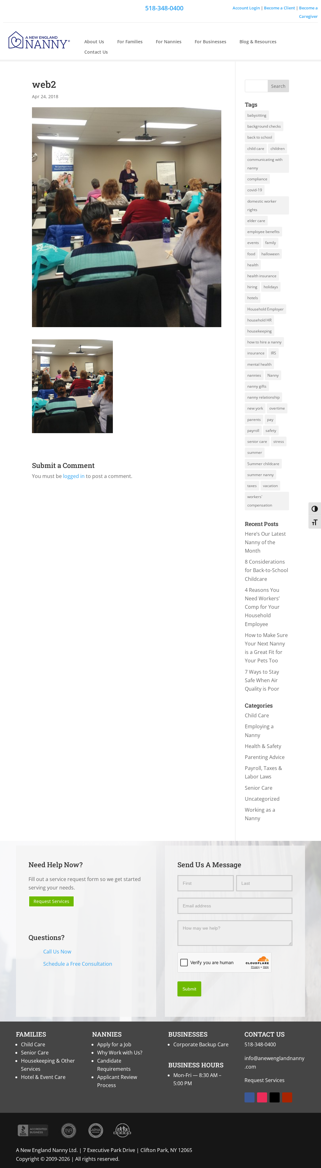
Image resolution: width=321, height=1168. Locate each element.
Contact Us (96, 52)
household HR (259, 320)
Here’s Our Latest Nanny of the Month (265, 542)
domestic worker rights (261, 205)
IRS (273, 353)
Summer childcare (263, 463)
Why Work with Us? (119, 1052)
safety (271, 430)
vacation (270, 485)
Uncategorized (262, 798)
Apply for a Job (114, 1044)
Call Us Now (57, 951)
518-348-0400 (260, 1044)
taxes (252, 485)
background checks (264, 126)
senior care (257, 441)
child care (255, 148)
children (278, 148)
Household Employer (265, 309)
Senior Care (258, 787)
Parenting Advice (265, 757)
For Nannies (169, 42)
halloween (270, 254)
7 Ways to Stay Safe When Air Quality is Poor (262, 680)
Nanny (273, 375)
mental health (259, 364)
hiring (252, 286)
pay (270, 419)
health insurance (261, 276)
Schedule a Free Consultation (77, 963)
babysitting (256, 115)
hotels (252, 297)
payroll (253, 430)
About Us (94, 42)
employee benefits (263, 231)
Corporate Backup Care (201, 1044)
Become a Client (279, 8)
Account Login (246, 8)
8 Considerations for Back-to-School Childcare (266, 570)
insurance (256, 353)
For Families (130, 42)
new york (255, 408)
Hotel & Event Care (43, 1077)
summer (254, 452)
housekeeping (259, 331)
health (252, 265)
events (253, 242)
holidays (271, 286)
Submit (189, 988)
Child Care (257, 715)
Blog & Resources (257, 42)
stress (278, 441)
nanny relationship (263, 397)
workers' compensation (259, 501)
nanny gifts (256, 386)
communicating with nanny (264, 164)
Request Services (51, 901)
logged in (74, 476)
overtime (277, 408)
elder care (256, 220)
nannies (254, 375)
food (251, 254)
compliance (257, 179)
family (270, 242)
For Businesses (210, 42)
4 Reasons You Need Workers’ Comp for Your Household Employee (262, 607)
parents (254, 419)
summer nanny (260, 474)
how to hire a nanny (264, 342)
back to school (259, 137)
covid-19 (254, 190)
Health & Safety (263, 746)
